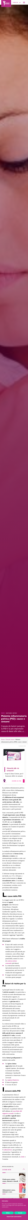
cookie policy (5, 1206)
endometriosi (7, 1150)
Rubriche (15, 2)
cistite (22, 1157)
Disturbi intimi (10, 739)
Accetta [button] (20, 1213)
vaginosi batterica (13, 1080)
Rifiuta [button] (7, 1213)
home (3, 739)
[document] (14, 1205)
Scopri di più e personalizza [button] (14, 1216)
